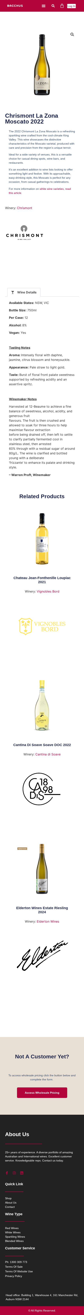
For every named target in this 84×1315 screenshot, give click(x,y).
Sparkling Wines (15, 1236)
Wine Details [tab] (27, 292)
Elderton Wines (48, 921)
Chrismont (24, 208)
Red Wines (12, 1228)
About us (10, 1202)
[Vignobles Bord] (42, 628)
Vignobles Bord (48, 591)
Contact (10, 1206)
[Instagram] (14, 1173)
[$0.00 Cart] (62, 6)
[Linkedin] (21, 1173)
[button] (43, 6)
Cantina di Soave (48, 754)
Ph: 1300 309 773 (16, 1262)
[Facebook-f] (7, 1173)
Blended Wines (14, 1241)
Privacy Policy (13, 1276)
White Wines (13, 1232)
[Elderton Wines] (42, 958)
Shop (8, 1198)
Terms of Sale (14, 1266)
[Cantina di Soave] (42, 791)
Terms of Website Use (19, 1271)
